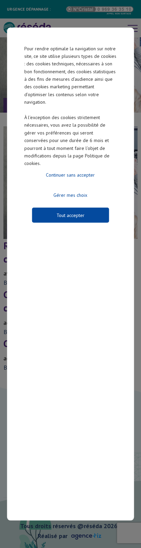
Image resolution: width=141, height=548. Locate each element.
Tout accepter (70, 215)
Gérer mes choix (70, 195)
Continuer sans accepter (70, 174)
